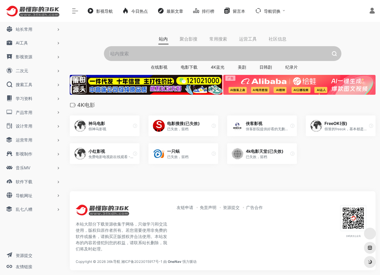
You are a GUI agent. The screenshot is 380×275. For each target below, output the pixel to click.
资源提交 (231, 207)
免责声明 (208, 207)
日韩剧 (265, 67)
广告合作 (254, 207)
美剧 (242, 67)
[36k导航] (102, 212)
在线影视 (159, 67)
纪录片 (291, 67)
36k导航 (113, 261)
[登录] (372, 11)
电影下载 (189, 67)
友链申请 (185, 207)
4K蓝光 (217, 67)
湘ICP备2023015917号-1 (141, 261)
